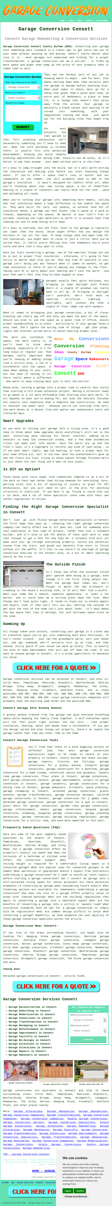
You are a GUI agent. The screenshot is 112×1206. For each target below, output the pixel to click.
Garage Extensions (49, 1126)
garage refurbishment (19, 809)
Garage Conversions (18, 1144)
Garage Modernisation (92, 1140)
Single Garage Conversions (59, 1144)
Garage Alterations (28, 1111)
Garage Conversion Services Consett (40, 999)
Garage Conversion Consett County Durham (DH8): (38, 46)
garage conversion (96, 958)
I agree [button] (68, 1191)
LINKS (70, 21)
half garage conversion (19, 780)
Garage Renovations (93, 1111)
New (12, 1182)
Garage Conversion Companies (23, 1115)
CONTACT (89, 21)
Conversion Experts (54, 1182)
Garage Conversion (94, 1129)
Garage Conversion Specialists (71, 1122)
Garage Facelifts (65, 1129)
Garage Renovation (60, 1111)
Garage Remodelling (81, 1126)
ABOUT (79, 21)
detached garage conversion (23, 802)
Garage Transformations (63, 1115)
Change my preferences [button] (76, 1196)
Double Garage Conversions (87, 1118)
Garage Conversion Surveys (23, 1122)
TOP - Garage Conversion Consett (26, 1154)
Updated (39, 1182)
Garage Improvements (82, 1133)
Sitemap (5, 1182)
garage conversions (17, 798)
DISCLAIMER (102, 21)
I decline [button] (80, 1191)
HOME (62, 21)
